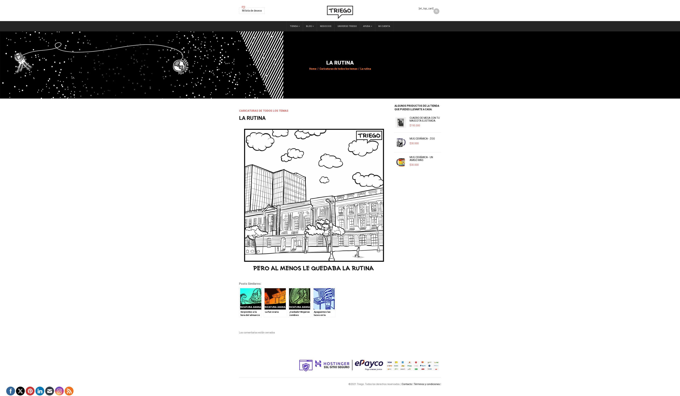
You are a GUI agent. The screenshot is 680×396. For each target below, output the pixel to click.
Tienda (294, 26)
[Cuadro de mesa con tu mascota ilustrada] (401, 122)
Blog (309, 26)
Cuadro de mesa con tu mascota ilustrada (425, 119)
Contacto (407, 384)
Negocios (325, 26)
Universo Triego (347, 26)
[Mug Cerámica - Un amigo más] (401, 162)
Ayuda (366, 26)
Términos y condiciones (427, 384)
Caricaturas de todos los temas (338, 68)
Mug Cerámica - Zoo (422, 138)
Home (312, 68)
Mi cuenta (384, 26)
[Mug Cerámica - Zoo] (401, 142)
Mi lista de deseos (252, 10)
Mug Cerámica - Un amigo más (421, 158)
